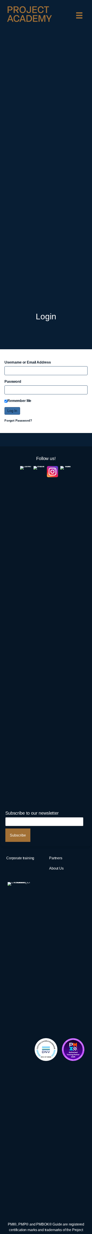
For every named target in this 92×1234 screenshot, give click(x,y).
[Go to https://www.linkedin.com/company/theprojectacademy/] (25, 633)
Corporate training (20, 858)
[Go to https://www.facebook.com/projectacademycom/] (39, 633)
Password (12, 381)
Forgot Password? (18, 420)
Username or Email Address (27, 362)
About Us (56, 868)
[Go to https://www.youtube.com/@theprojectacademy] (65, 633)
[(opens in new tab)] (46, 1049)
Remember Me (19, 401)
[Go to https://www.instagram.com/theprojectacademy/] (52, 471)
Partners (55, 858)
